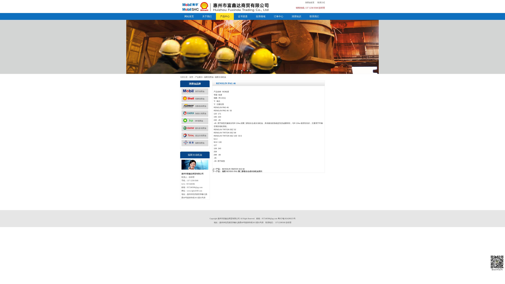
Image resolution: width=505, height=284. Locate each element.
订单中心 (278, 16)
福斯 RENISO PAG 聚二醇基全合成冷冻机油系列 (242, 171)
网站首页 (189, 16)
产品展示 (199, 77)
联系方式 (321, 3)
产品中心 (225, 16)
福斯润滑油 (208, 77)
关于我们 (207, 16)
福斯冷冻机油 (220, 77)
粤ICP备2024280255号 (287, 219)
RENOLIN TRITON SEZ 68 (233, 169)
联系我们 (314, 16)
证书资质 (243, 16)
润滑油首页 (309, 3)
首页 (191, 77)
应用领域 (260, 16)
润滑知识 (296, 16)
